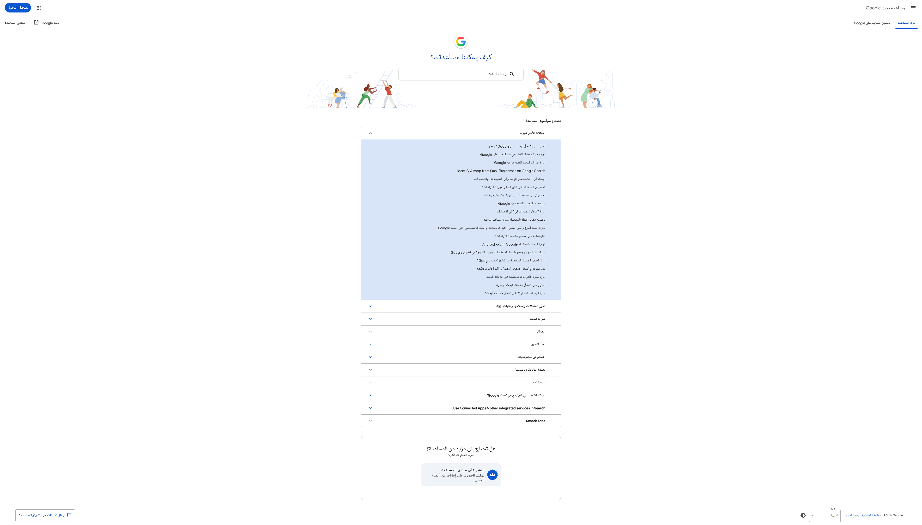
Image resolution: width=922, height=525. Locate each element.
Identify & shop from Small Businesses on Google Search (501, 171)
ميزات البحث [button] (537, 319)
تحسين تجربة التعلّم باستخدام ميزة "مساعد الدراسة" (513, 219)
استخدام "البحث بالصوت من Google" (521, 203)
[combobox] (461, 74)
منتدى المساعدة (15, 23)
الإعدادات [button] (539, 382)
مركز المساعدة (907, 23)
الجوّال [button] (541, 331)
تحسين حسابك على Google (872, 23)
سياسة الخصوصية (871, 515)
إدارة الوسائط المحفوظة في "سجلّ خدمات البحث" (515, 293)
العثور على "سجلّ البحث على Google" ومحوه (516, 146)
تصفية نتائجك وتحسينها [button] (530, 370)
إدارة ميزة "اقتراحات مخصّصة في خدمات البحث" (515, 277)
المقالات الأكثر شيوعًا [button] (532, 133)
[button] (913, 7)
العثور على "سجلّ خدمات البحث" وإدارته (520, 285)
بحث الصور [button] (538, 344)
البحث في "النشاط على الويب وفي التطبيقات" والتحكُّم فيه (509, 179)
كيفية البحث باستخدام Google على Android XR (513, 244)
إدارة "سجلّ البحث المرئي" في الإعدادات (521, 211)
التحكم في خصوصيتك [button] (531, 357)
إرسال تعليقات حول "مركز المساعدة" (42, 515)
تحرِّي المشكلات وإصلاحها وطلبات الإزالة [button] (520, 306)
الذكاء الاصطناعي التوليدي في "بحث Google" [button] (516, 395)
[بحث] (512, 74)
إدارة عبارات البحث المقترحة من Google (519, 162)
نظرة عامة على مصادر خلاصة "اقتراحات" (520, 236)
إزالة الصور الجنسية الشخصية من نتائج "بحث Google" (511, 260)
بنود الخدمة (852, 515)
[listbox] (825, 516)
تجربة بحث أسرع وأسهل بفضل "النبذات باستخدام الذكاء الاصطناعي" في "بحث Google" (491, 228)
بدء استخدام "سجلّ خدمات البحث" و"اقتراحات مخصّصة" (510, 268)
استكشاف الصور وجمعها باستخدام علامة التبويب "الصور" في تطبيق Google (498, 252)
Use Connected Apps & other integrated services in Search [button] (499, 408)
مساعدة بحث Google (885, 8)
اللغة (833, 509)
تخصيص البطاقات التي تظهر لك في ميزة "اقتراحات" (513, 187)
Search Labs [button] (535, 420)
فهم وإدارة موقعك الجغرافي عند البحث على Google (512, 154)
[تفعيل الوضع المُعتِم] (803, 515)
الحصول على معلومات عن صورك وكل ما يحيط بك (514, 195)
